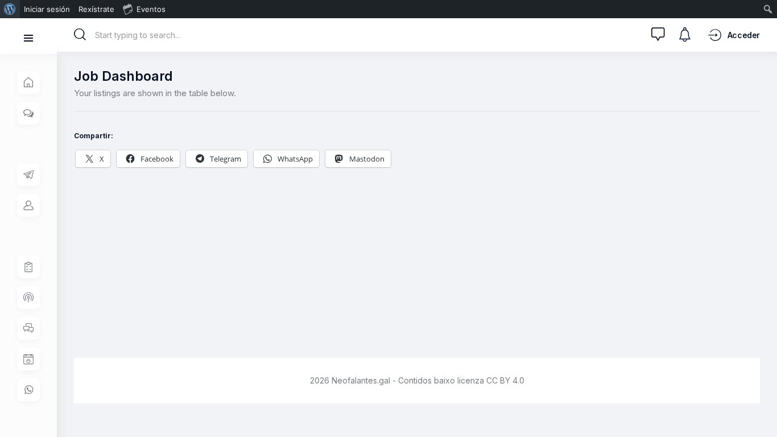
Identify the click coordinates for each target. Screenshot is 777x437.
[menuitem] (10, 9)
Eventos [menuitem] (151, 9)
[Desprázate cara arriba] (760, 407)
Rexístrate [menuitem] (96, 9)
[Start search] (80, 35)
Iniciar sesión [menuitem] (47, 9)
